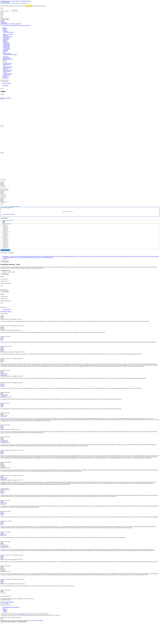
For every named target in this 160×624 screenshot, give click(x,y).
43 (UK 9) (5, 240)
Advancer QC (3, 503)
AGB (4, 608)
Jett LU (1, 524)
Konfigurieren (14, 621)
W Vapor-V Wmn (4, 546)
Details (1, 326)
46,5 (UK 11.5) (6, 246)
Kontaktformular (10, 601)
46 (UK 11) (5, 245)
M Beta (1, 350)
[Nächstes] (4, 180)
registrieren (4, 22)
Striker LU (2, 386)
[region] (80, 150)
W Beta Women (3, 374)
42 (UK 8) (5, 237)
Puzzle (1, 361)
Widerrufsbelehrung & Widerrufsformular (11, 607)
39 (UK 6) (5, 232)
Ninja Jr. (2, 329)
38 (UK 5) (5, 230)
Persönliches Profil (8, 23)
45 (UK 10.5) (5, 244)
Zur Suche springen (15, 1)
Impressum (5, 611)
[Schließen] (1, 188)
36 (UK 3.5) (5, 226)
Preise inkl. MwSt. (4, 218)
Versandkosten (22, 613)
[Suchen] (13, 11)
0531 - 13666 (17, 598)
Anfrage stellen (5, 250)
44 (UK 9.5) (5, 241)
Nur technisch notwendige (5, 621)
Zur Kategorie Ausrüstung (8, 32)
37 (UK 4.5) (5, 229)
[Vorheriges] (1, 180)
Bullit (1, 558)
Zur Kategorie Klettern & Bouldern (10, 54)
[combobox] (6, 11)
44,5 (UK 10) (5, 242)
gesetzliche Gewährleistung (15, 206)
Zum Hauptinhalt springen (5, 1)
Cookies (4, 610)
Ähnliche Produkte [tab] (7, 309)
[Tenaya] (80, 94)
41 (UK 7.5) (5, 236)
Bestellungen (18, 23)
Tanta (1, 428)
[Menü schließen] (3, 33)
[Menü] (1, 9)
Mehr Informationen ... (39, 620)
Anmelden (2, 21)
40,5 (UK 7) (5, 235)
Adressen (14, 23)
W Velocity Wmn (3, 441)
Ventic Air (2, 493)
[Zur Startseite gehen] (4, 2)
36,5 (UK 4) (5, 227)
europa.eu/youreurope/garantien (8, 214)
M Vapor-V (2, 570)
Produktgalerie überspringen (6, 311)
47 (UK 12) (5, 247)
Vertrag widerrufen (4, 603)
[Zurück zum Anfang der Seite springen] (1, 619)
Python (1, 318)
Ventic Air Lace (3, 416)
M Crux (2, 582)
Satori (1, 339)
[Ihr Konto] (1, 17)
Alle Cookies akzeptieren (22, 621)
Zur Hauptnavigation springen (25, 1)
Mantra (1, 453)
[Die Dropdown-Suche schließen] (16, 11)
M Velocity (2, 466)
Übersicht (2, 23)
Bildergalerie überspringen (5, 98)
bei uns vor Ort (29, 5)
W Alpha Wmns (3, 395)
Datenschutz (5, 609)
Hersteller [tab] (5, 258)
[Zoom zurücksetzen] (4, 190)
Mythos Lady (3, 535)
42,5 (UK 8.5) (6, 239)
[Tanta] (2, 99)
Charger (2, 514)
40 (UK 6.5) (5, 234)
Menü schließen (5, 19)
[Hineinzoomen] (7, 190)
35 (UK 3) (5, 225)
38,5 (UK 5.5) (6, 231)
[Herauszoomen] (1, 190)
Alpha (1, 406)
